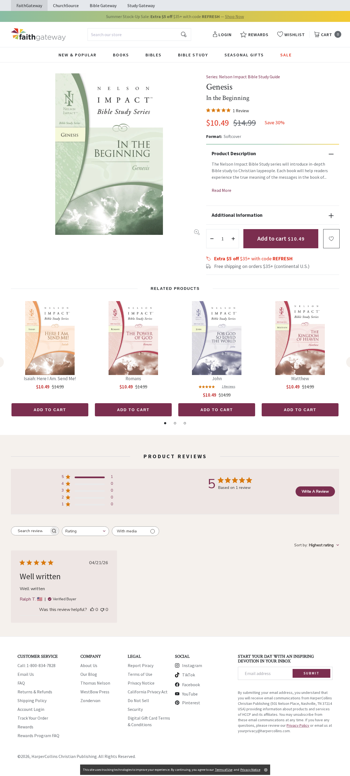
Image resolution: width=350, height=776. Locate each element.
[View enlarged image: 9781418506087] (109, 154)
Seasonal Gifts (244, 54)
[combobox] (139, 34)
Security (135, 709)
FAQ (21, 683)
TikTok (188, 674)
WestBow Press (94, 691)
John (217, 379)
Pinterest (191, 702)
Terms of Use (140, 674)
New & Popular (78, 54)
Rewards (25, 726)
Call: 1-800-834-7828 (37, 665)
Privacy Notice (141, 683)
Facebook (191, 684)
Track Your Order (33, 718)
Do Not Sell (138, 700)
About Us (88, 665)
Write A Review (315, 491)
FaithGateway (29, 5)
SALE (286, 54)
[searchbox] (30, 531)
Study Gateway (141, 5)
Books (121, 54)
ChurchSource (66, 5)
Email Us (26, 674)
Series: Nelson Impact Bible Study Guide (243, 76)
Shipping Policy (32, 700)
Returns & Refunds (35, 691)
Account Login (31, 709)
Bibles (153, 54)
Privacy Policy (298, 725)
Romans (133, 379)
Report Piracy (140, 665)
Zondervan (90, 700)
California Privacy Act (148, 691)
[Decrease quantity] (211, 238)
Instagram (192, 665)
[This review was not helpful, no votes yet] (102, 610)
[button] (331, 238)
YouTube (190, 694)
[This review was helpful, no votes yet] (92, 610)
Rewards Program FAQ (38, 735)
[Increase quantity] (233, 238)
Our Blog (88, 674)
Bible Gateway (103, 5)
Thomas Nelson (95, 683)
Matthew (300, 379)
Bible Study (193, 54)
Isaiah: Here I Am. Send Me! (50, 379)
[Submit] (183, 34)
